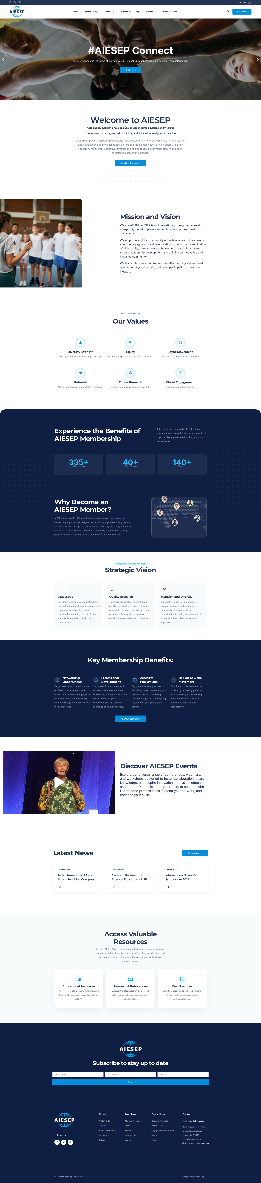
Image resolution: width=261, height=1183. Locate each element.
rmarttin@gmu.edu (196, 1121)
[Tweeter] (15, 2)
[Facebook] (11, 2)
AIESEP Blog (64, 869)
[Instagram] (20, 2)
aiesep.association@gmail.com (195, 1143)
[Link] (70, 1142)
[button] (3, 59)
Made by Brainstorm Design (195, 1177)
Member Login (245, 2)
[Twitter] (63, 1142)
